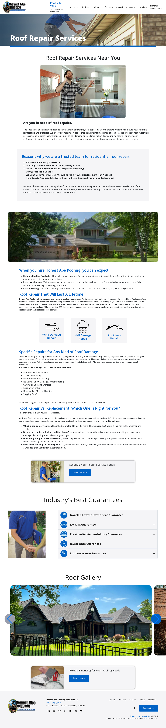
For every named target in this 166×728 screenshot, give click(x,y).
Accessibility (146, 716)
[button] (156, 619)
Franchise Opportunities (156, 7)
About (142, 699)
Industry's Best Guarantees (83, 499)
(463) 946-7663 (53, 702)
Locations (143, 7)
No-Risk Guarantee (83, 524)
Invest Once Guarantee (85, 544)
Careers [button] (129, 7)
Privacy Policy (135, 716)
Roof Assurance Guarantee (88, 553)
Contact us (148, 708)
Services (132, 699)
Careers (112, 699)
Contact (119, 7)
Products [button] (72, 7)
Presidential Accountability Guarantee (96, 534)
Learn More (79, 678)
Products (122, 699)
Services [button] (85, 7)
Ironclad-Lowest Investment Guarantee (96, 515)
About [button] (97, 7)
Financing (109, 7)
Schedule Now (80, 472)
